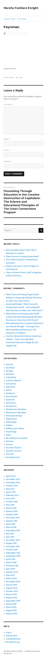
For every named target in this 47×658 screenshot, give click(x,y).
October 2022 (12, 486)
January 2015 (11, 521)
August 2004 (11, 588)
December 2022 (13, 479)
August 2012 (11, 543)
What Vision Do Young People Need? (22, 256)
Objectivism (11, 419)
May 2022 (10, 489)
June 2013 (10, 537)
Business (10, 374)
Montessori (11, 406)
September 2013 (13, 530)
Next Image (22, 19)
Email (7, 150)
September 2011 (13, 553)
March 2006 (11, 585)
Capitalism (11, 377)
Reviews (10, 441)
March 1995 (11, 607)
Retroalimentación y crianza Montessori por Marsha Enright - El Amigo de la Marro (24, 326)
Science (9, 444)
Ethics (9, 390)
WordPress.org (13, 642)
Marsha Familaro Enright (21, 8)
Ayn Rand (10, 368)
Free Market (11, 396)
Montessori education (16, 409)
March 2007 (11, 578)
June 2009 (10, 569)
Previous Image (9, 19)
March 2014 (11, 527)
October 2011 (11, 549)
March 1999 (11, 604)
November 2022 (13, 482)
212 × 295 (19, 77)
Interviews (11, 403)
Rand (8, 435)
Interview (10, 400)
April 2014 (10, 524)
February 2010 (12, 565)
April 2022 (11, 492)
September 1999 (13, 601)
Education (10, 387)
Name (7, 139)
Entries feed (11, 635)
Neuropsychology (14, 415)
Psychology (11, 431)
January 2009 (12, 572)
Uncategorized (12, 457)
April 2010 (10, 559)
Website (7, 161)
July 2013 (10, 533)
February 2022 (12, 495)
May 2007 (10, 575)
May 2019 (10, 505)
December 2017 (13, 517)
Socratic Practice (13, 447)
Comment (9, 105)
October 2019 (12, 501)
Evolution (10, 393)
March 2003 (11, 594)
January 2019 (11, 511)
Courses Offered (13, 380)
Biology (9, 371)
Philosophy (11, 422)
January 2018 (12, 514)
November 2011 (12, 546)
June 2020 (10, 498)
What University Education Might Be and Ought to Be (22, 342)
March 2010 (11, 562)
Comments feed (13, 639)
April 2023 (10, 476)
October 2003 (12, 591)
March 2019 (11, 508)
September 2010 (13, 556)
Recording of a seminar (16, 438)
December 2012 (13, 540)
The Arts (10, 454)
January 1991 (11, 613)
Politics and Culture (15, 428)
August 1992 (11, 610)
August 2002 (11, 597)
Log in (9, 632)
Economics (11, 384)
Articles (9, 364)
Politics (9, 425)
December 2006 (13, 581)
